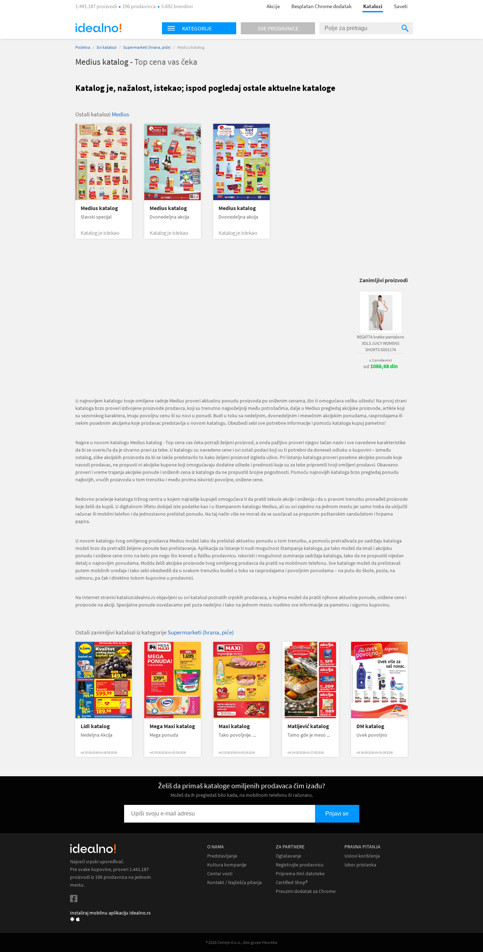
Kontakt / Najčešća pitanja (234, 883)
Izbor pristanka (360, 865)
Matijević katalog (308, 726)
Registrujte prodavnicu (300, 865)
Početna (82, 47)
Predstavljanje (222, 856)
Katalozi (372, 6)
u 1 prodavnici (380, 360)
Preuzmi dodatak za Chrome (306, 891)
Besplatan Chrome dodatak (321, 6)
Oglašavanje (288, 856)
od (380, 366)
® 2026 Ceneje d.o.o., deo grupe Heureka (241, 942)
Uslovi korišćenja (362, 856)
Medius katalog (99, 208)
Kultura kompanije (226, 865)
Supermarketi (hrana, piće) (147, 47)
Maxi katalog (234, 726)
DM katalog (370, 726)
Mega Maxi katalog (172, 726)
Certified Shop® (292, 883)
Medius (120, 114)
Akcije (273, 6)
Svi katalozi (107, 47)
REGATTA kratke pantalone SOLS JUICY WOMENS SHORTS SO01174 (380, 343)
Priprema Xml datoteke (300, 874)
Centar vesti (219, 874)
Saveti (401, 6)
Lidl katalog (95, 726)
